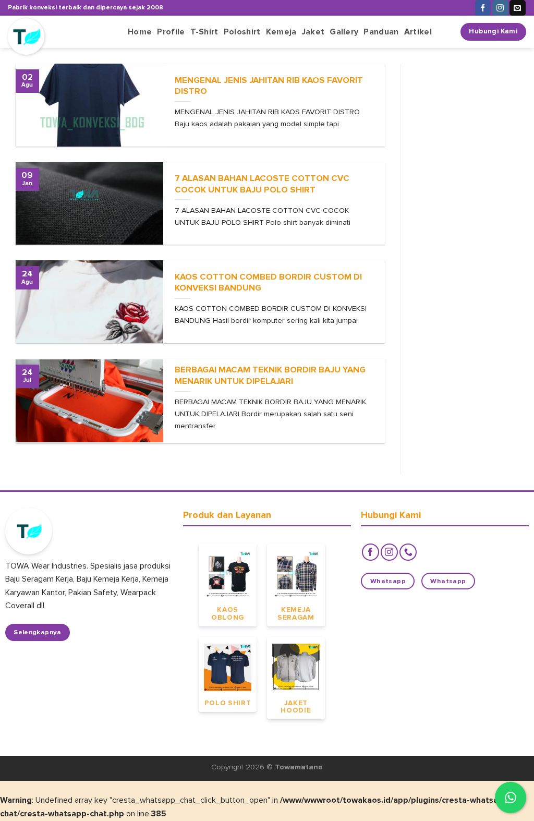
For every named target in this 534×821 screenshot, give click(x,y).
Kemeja (281, 32)
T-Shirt (204, 32)
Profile (171, 32)
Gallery (344, 32)
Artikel (418, 32)
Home (140, 32)
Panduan (380, 32)
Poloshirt (242, 32)
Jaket (313, 32)
